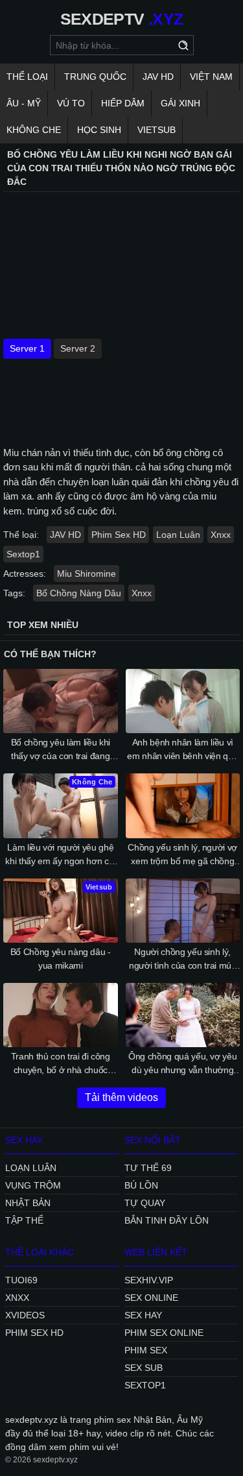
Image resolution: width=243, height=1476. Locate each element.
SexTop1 (145, 1385)
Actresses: (24, 573)
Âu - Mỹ (23, 103)
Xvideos (25, 1315)
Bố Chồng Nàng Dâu (78, 593)
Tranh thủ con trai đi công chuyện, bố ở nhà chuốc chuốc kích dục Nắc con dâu (60, 1064)
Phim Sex (145, 1350)
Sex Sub (143, 1367)
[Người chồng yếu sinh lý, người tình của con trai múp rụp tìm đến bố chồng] (183, 910)
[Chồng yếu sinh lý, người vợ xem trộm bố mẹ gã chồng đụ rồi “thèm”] (183, 805)
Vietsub (156, 130)
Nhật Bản (28, 1203)
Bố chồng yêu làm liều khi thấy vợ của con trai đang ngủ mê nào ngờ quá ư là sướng (60, 750)
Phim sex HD (34, 1332)
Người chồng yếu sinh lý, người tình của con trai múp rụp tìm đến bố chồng (183, 960)
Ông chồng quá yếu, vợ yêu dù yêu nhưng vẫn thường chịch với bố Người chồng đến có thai (182, 1064)
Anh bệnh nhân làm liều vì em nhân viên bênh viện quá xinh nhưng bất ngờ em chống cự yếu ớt (182, 750)
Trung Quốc (95, 76)
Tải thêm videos (121, 1097)
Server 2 (77, 348)
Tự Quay (144, 1203)
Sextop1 (23, 554)
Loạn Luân (178, 534)
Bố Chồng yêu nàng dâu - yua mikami (60, 959)
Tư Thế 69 (148, 1168)
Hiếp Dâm (123, 103)
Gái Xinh (180, 103)
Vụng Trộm (33, 1185)
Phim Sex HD (118, 534)
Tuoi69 (21, 1280)
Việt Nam (211, 76)
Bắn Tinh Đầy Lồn (166, 1220)
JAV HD (158, 76)
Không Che (33, 130)
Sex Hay (143, 1315)
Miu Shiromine (86, 573)
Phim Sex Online (163, 1332)
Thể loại (27, 76)
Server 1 (27, 348)
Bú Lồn (141, 1185)
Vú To (71, 103)
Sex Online (151, 1297)
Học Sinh (99, 130)
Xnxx (221, 534)
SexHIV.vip (148, 1280)
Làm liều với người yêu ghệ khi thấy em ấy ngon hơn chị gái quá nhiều (60, 855)
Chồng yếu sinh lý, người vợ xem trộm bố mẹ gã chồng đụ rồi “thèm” (182, 855)
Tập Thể (24, 1220)
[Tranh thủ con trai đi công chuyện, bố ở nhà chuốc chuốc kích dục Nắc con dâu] (60, 1015)
